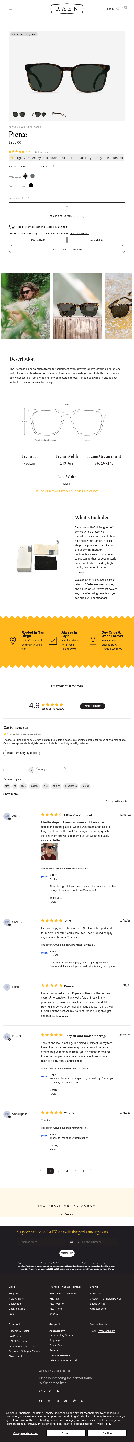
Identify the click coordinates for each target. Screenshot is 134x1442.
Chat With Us (49, 1390)
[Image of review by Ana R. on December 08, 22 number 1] (49, 851)
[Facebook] (43, 1401)
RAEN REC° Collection (62, 1293)
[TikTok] (85, 1401)
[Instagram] (60, 1401)
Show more (10, 794)
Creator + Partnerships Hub (106, 1298)
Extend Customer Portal (63, 1360)
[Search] (118, 8)
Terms (111, 1269)
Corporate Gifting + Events (24, 1351)
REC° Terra (55, 1308)
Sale (11, 1313)
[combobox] (51, 770)
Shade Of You (97, 1303)
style (23, 786)
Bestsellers (15, 1303)
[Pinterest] (76, 1401)
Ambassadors (98, 1308)
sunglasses (71, 786)
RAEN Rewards (18, 1341)
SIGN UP (67, 1253)
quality (56, 786)
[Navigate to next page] (92, 1170)
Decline (107, 1433)
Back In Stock (17, 1308)
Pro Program (16, 1336)
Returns (53, 1350)
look (45, 786)
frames (85, 786)
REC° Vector (56, 1303)
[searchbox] (16, 770)
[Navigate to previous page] (42, 1170)
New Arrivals (16, 1298)
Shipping (54, 1340)
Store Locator (16, 1356)
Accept (66, 1433)
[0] (123, 8)
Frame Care (56, 1345)
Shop (12, 1286)
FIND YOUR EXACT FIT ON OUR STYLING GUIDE (67, 491)
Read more (61, 1015)
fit (15, 786)
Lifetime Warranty (59, 1355)
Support (54, 1324)
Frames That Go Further (65, 1286)
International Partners (21, 1346)
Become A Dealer (19, 1331)
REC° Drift (55, 1298)
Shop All (13, 1293)
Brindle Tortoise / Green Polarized (26, 176)
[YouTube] (68, 1401)
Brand (94, 1286)
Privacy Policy (102, 1424)
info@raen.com (106, 1331)
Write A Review (93, 706)
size (7, 786)
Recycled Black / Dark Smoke (31, 186)
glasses (35, 786)
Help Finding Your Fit (61, 1335)
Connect (14, 1324)
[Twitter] (51, 1401)
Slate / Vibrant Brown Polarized (33, 176)
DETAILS (79, 216)
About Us (95, 1293)
